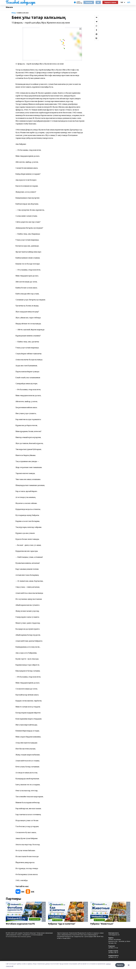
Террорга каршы (110, 2)
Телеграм (88, 2)
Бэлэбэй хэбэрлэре (20, 2)
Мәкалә (9, 7)
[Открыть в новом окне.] (20, 891)
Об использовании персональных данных (18, 936)
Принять (120, 965)
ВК (98, 2)
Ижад (14, 13)
